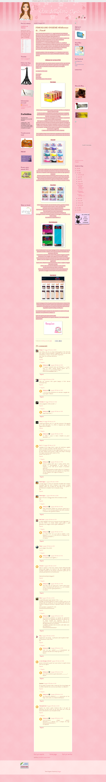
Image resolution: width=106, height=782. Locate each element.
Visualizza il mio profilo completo (26, 107)
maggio (79, 183)
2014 (78, 208)
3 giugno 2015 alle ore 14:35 (56, 365)
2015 (78, 173)
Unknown (41, 566)
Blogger (59, 771)
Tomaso (41, 350)
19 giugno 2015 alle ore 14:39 (56, 616)
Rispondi (41, 359)
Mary (40, 636)
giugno (79, 181)
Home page (53, 754)
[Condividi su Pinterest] (61, 341)
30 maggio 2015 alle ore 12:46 (47, 379)
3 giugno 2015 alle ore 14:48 (56, 584)
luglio (79, 179)
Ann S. (40, 445)
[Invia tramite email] (55, 341)
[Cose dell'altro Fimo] (75, 63)
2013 (78, 210)
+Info (70, 1)
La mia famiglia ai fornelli (45, 661)
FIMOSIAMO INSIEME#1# (80, 192)
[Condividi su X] (58, 341)
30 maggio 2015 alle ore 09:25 (49, 350)
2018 (78, 168)
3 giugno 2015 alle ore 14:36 (56, 390)
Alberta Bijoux (42, 482)
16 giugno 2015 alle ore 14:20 (50, 683)
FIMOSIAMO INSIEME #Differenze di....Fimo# (80, 187)
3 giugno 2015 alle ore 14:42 (56, 532)
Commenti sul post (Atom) (44, 757)
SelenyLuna (45, 365)
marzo (79, 201)
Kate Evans (41, 519)
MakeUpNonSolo (42, 706)
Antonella (41, 402)
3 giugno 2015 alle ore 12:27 (50, 566)
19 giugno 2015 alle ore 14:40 (56, 648)
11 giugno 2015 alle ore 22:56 (57, 661)
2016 (78, 171)
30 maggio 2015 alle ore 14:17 (49, 421)
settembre (80, 175)
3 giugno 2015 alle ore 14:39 (56, 462)
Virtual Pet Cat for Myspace (79, 161)
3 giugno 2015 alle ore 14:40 (56, 506)
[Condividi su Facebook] (59, 341)
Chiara (40, 546)
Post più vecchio (67, 754)
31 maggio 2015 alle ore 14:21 (49, 445)
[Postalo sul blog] (57, 341)
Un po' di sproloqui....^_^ (81, 195)
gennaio (80, 205)
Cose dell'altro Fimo (78, 61)
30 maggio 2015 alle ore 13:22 (50, 402)
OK (73, 1)
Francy (40, 421)
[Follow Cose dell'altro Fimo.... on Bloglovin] (26, 84)
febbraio (80, 203)
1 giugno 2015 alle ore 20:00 (52, 496)
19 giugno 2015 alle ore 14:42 (56, 718)
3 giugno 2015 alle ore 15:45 (48, 598)
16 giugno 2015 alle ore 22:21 (53, 706)
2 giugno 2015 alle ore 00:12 (48, 546)
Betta (40, 598)
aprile (79, 198)
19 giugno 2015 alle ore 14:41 (56, 694)
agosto (79, 177)
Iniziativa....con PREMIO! (24, 27)
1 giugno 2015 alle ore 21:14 (51, 519)
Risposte (42, 362)
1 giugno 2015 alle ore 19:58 (52, 482)
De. (40, 379)
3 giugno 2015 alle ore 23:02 (48, 636)
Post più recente (39, 754)
